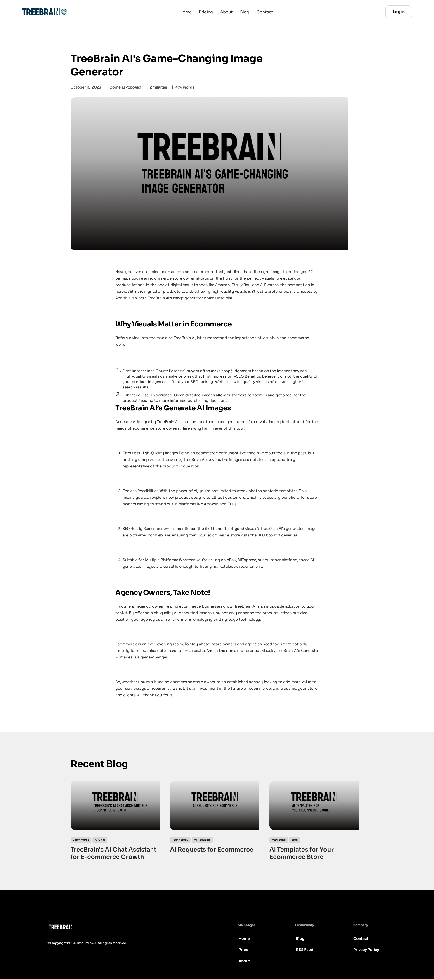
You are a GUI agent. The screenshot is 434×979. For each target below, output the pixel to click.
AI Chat (100, 839)
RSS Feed (304, 949)
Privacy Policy (366, 949)
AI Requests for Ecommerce (211, 849)
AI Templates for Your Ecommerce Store (301, 853)
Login (399, 11)
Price (243, 949)
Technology (180, 839)
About (226, 12)
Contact (265, 12)
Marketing (279, 839)
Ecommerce (81, 839)
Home (185, 12)
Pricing (206, 12)
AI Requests (202, 839)
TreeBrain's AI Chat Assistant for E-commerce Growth (113, 853)
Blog (244, 12)
